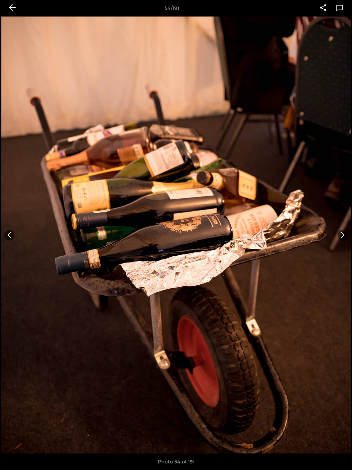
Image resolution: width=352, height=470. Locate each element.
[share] (323, 8)
